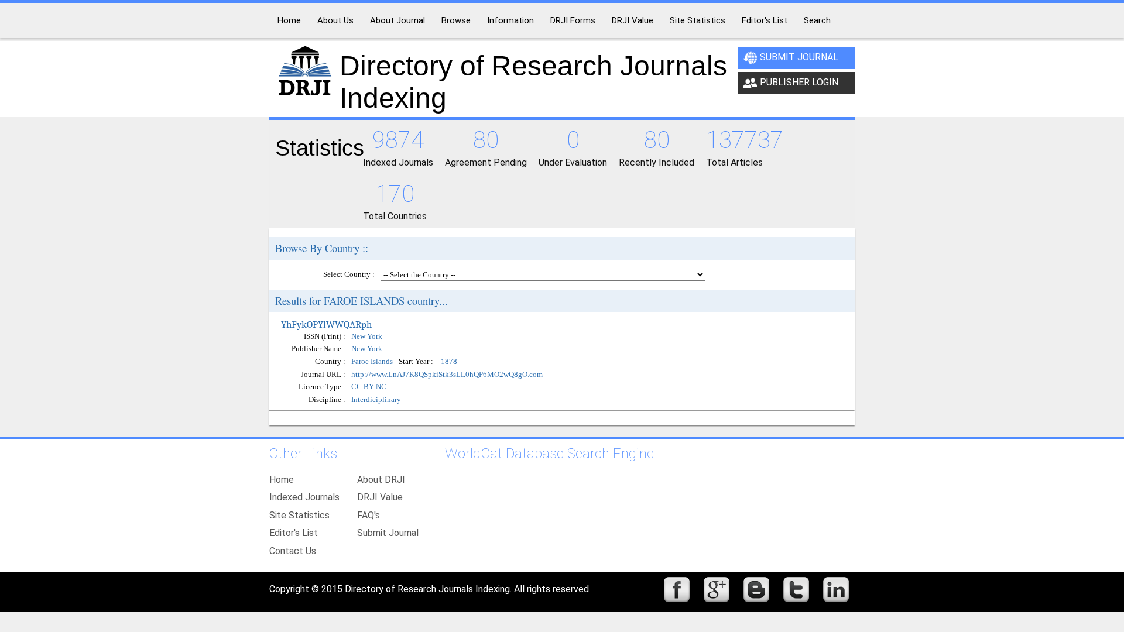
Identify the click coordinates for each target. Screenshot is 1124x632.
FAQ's (368, 515)
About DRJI (381, 479)
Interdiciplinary (376, 399)
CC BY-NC (368, 386)
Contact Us (292, 551)
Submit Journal (799, 57)
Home (281, 479)
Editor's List (293, 532)
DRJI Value (380, 497)
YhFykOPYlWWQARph (326, 324)
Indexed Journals (304, 497)
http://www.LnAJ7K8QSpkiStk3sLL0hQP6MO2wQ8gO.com (447, 374)
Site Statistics (299, 515)
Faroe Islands (372, 362)
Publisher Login (799, 82)
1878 (449, 362)
